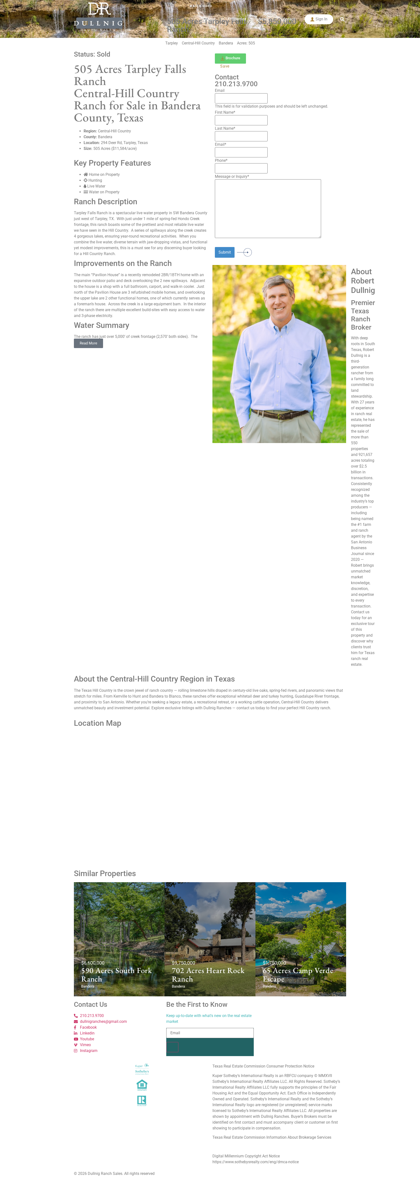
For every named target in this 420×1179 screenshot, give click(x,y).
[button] (342, 19)
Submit (225, 252)
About (210, 19)
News (264, 19)
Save (224, 66)
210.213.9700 (236, 84)
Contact (288, 19)
